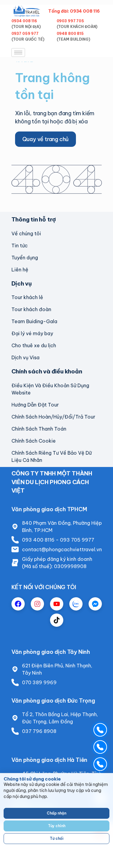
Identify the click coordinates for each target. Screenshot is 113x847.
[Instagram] (37, 604)
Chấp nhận (56, 813)
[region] (56, 810)
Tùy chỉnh (56, 826)
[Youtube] (56, 604)
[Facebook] (18, 604)
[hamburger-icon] (18, 52)
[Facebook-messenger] (95, 604)
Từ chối (56, 838)
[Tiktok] (56, 620)
